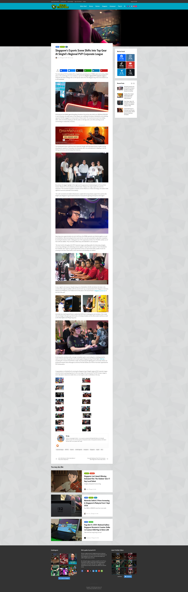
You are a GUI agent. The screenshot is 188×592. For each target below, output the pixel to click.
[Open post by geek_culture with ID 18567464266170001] (64, 570)
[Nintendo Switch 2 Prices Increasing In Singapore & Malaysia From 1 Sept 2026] (66, 506)
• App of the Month (78, 1)
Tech (95, 497)
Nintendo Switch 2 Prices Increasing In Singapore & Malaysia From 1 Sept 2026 (97, 503)
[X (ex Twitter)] (91, 571)
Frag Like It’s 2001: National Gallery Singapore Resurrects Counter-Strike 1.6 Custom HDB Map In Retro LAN (97, 527)
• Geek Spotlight (70, 1)
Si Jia (59, 57)
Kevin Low (88, 513)
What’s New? (83, 6)
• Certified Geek (63, 1)
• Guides (84, 1)
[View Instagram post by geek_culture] (58, 563)
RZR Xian (102, 359)
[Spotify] (102, 571)
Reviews (97, 6)
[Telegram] (96, 571)
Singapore (104, 6)
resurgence (86, 449)
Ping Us (120, 6)
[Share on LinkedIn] (96, 70)
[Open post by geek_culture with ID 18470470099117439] (55, 559)
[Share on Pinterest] (104, 70)
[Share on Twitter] (79, 70)
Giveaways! (113, 6)
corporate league (59, 449)
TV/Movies (92, 473)
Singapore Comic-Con (100, 290)
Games (57, 46)
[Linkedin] (93, 571)
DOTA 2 (67, 449)
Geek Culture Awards (55, 1)
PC (66, 46)
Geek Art (91, 521)
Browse (91, 6)
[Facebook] (82, 571)
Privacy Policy (89, 588)
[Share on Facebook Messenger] (71, 70)
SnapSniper (88, 537)
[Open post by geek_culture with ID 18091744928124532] (55, 570)
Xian (102, 449)
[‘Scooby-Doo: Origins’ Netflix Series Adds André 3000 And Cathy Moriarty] (120, 95)
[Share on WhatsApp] (88, 70)
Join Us (100, 588)
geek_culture (55, 554)
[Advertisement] (82, 64)
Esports (72, 449)
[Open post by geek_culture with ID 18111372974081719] (73, 570)
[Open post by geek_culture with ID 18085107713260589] (64, 559)
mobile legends (78, 449)
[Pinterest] (99, 571)
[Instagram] (85, 571)
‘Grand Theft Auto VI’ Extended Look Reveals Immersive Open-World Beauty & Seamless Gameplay (129, 111)
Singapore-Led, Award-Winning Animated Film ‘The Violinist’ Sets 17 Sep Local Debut (97, 478)
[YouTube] (88, 571)
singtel (97, 449)
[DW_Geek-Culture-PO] (81, 135)
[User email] (57, 445)
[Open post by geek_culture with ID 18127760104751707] (73, 559)
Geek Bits (62, 46)
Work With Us (95, 588)
